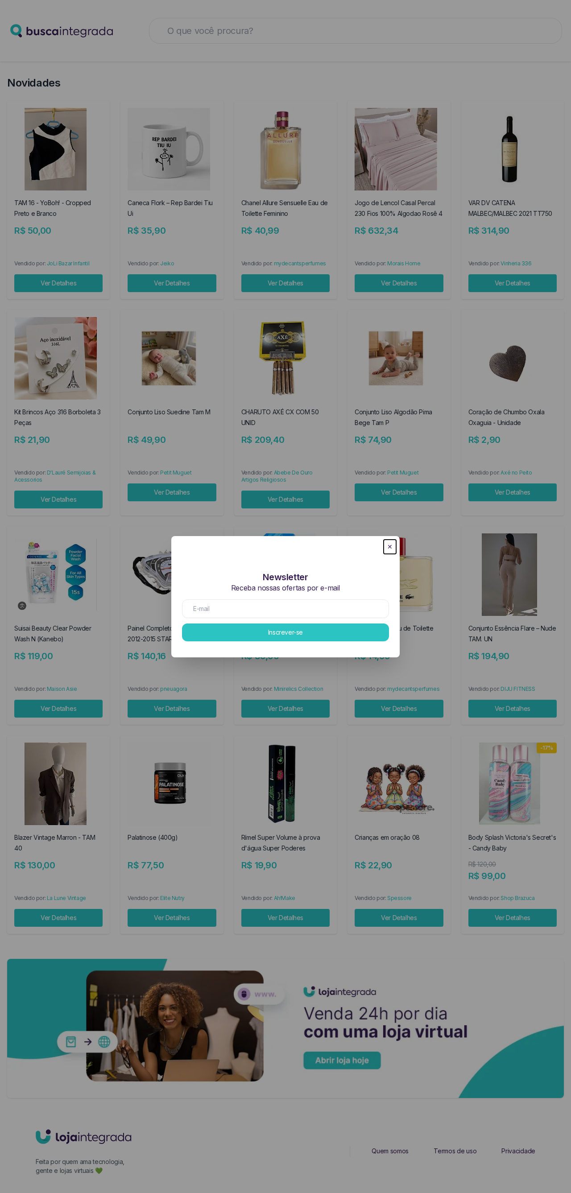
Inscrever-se (285, 632)
